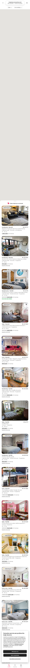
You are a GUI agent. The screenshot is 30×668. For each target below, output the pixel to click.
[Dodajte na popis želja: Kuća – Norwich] (26, 337)
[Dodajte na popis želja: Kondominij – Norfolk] (26, 369)
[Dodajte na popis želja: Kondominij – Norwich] (26, 207)
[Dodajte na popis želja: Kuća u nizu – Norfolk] (26, 568)
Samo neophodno (15, 655)
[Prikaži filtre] (27, 2)
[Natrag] (3, 2)
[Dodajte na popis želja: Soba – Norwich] (26, 304)
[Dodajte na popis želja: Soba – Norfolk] (26, 402)
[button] (5, 233)
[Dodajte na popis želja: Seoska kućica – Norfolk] (26, 271)
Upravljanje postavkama (15, 659)
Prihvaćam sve (15, 651)
